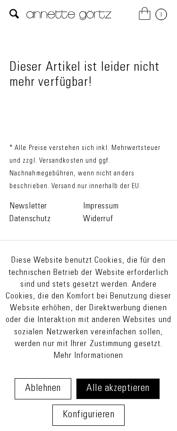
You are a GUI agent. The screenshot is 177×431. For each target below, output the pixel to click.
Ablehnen (43, 389)
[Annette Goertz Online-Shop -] (68, 21)
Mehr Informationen (88, 356)
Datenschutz (30, 219)
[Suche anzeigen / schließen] (14, 15)
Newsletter (28, 206)
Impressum (100, 206)
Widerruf (98, 219)
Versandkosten (61, 161)
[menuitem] (14, 15)
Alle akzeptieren (117, 389)
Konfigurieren (89, 415)
